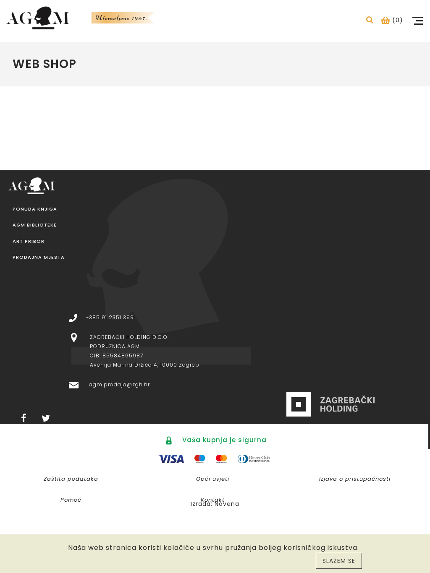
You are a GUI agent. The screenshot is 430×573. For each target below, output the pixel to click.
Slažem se (338, 561)
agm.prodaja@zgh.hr (119, 384)
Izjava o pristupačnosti (355, 479)
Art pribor (29, 241)
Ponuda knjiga (35, 209)
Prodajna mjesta (39, 257)
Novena (227, 504)
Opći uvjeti (212, 479)
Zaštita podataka (71, 479)
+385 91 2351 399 (110, 317)
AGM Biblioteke (35, 225)
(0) (396, 20)
